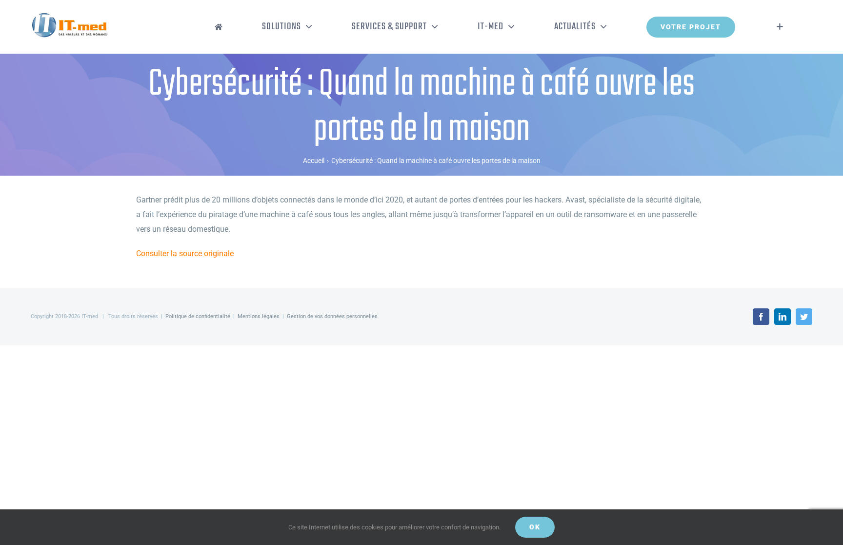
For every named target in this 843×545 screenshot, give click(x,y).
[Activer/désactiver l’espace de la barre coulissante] (780, 27)
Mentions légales (259, 316)
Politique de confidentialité (197, 316)
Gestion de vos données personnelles (332, 316)
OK (535, 527)
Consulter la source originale (185, 253)
